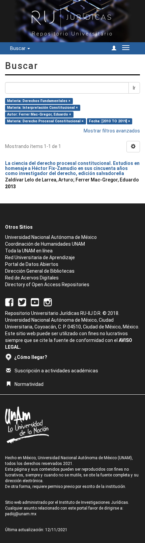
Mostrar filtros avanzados (112, 130)
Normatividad (29, 384)
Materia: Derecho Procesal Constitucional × (45, 121)
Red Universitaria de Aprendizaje (40, 257)
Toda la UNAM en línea (29, 250)
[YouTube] (35, 301)
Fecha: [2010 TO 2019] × (109, 121)
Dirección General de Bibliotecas (40, 271)
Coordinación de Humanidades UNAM (45, 244)
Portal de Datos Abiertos (31, 264)
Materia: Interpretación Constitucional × (42, 107)
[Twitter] (22, 301)
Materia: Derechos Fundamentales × (38, 101)
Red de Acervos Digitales (32, 277)
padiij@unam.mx (20, 514)
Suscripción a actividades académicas (56, 370)
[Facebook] (9, 301)
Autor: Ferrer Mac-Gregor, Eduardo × (39, 114)
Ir (134, 88)
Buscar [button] (18, 48)
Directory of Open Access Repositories (47, 284)
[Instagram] (48, 301)
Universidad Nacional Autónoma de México (51, 237)
